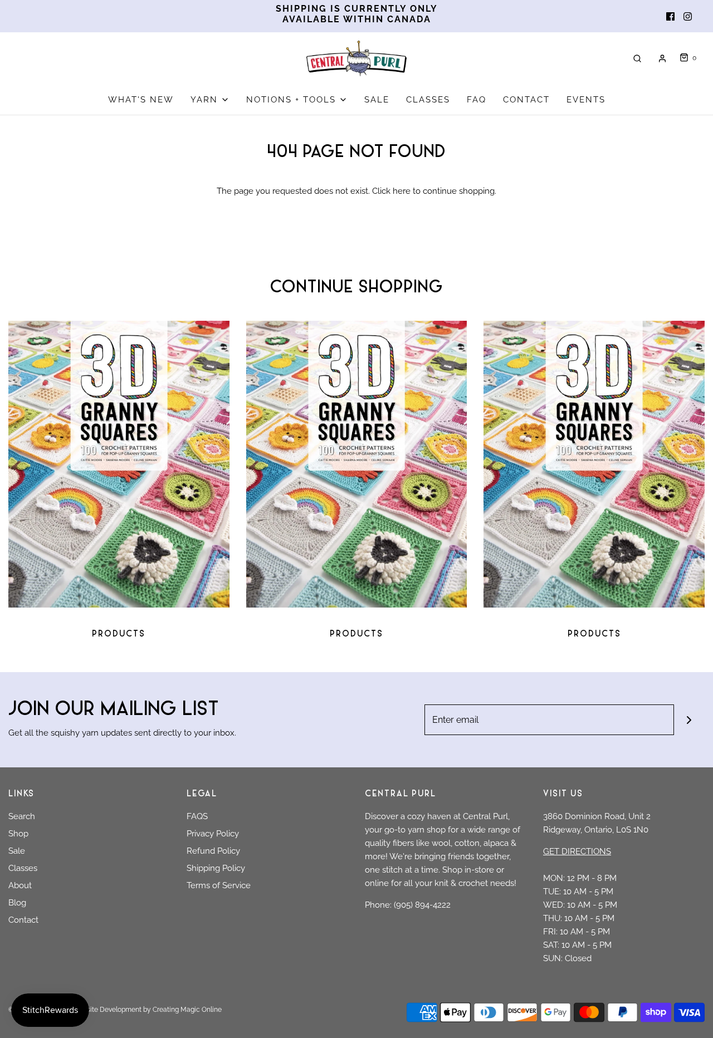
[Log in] (662, 58)
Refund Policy (213, 851)
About (20, 885)
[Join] (689, 719)
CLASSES (428, 100)
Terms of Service (219, 885)
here (402, 191)
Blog (17, 903)
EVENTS (586, 100)
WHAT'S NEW (141, 100)
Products (118, 634)
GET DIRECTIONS (577, 851)
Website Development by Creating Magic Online (147, 1009)
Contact (23, 920)
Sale (16, 851)
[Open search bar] (637, 58)
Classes (22, 868)
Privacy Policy (213, 834)
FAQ (476, 100)
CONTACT (526, 100)
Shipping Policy (216, 868)
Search (21, 816)
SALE (376, 100)
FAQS (197, 816)
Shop (18, 834)
